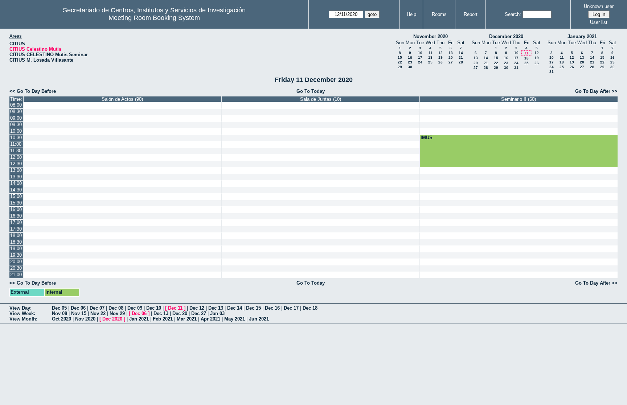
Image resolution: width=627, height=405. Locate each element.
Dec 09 (134, 308)
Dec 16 (272, 308)
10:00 (16, 131)
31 (516, 68)
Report (471, 14)
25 (430, 62)
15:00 (16, 196)
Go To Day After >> (596, 91)
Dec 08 (115, 308)
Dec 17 (291, 308)
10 (420, 53)
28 (461, 62)
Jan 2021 (139, 319)
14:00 (16, 183)
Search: (513, 14)
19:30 (16, 255)
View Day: (20, 308)
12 (440, 53)
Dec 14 (234, 308)
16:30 (16, 216)
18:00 (16, 235)
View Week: (22, 313)
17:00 (16, 222)
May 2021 (234, 319)
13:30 (16, 176)
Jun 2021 (259, 319)
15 (400, 57)
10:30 (16, 137)
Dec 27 (198, 313)
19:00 (16, 248)
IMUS (427, 137)
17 (420, 57)
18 (430, 57)
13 (450, 53)
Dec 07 (97, 308)
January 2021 (582, 36)
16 (410, 57)
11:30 (15, 150)
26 (440, 62)
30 (410, 67)
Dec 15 (253, 308)
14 (461, 53)
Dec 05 (59, 308)
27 (450, 62)
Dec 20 (179, 313)
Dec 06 (78, 308)
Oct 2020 (61, 319)
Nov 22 (98, 313)
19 (440, 57)
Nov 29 (117, 313)
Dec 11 (175, 308)
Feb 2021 (163, 319)
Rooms (439, 14)
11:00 (15, 144)
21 (461, 57)
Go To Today (310, 91)
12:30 (16, 163)
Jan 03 (217, 313)
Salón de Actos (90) (122, 99)
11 (431, 53)
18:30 (16, 242)
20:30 (16, 268)
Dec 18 (310, 308)
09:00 (16, 118)
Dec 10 (153, 308)
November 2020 (430, 36)
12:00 (16, 157)
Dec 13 (215, 308)
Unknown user (599, 6)
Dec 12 (196, 308)
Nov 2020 (85, 319)
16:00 (16, 209)
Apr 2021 (210, 319)
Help (411, 14)
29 (400, 67)
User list (598, 22)
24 (420, 62)
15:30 (16, 203)
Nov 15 (78, 313)
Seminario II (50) (518, 99)
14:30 (16, 190)
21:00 (16, 274)
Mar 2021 (187, 319)
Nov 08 (59, 313)
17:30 (16, 229)
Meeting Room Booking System (154, 17)
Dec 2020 (112, 319)
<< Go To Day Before (32, 91)
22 (400, 62)
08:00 (16, 105)
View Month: (23, 319)
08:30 (16, 111)
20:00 (16, 261)
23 (410, 62)
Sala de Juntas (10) (320, 99)
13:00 (16, 170)
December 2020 (506, 36)
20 (450, 57)
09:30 (16, 124)
